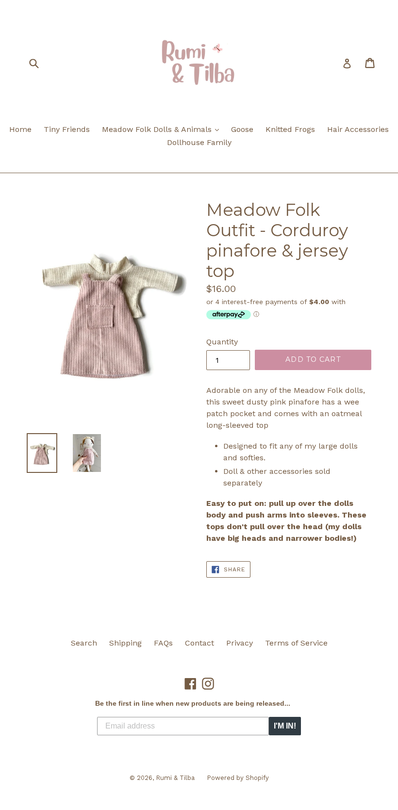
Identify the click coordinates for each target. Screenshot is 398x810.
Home (20, 129)
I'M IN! (285, 726)
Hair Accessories (358, 129)
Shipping (125, 643)
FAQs (163, 643)
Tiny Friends (67, 129)
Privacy (239, 643)
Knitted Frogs (290, 129)
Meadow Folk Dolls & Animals (163, 129)
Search (84, 643)
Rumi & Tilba (175, 777)
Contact (199, 643)
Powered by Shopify (238, 777)
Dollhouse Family (199, 142)
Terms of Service (296, 643)
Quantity (222, 341)
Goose (242, 129)
